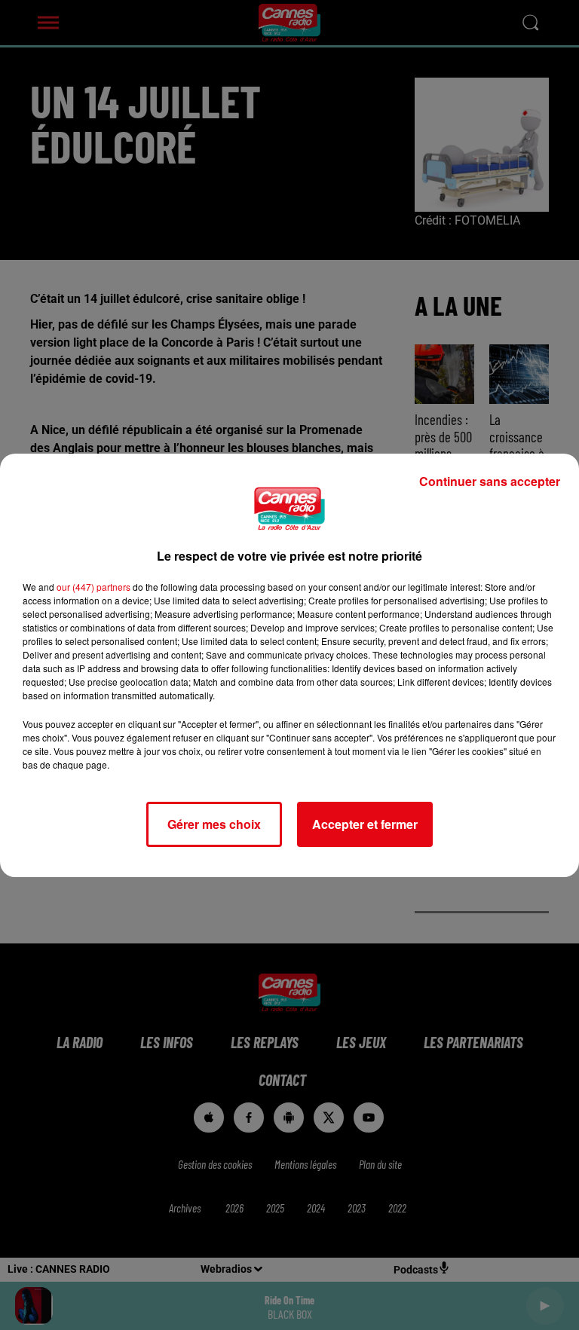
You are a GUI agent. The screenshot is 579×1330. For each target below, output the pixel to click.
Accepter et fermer (365, 824)
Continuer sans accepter (489, 481)
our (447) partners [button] (93, 586)
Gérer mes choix (214, 824)
